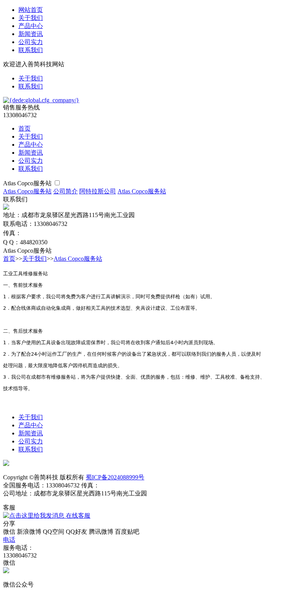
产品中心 (30, 26)
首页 (24, 128)
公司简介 (65, 191)
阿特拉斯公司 (97, 191)
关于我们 (30, 18)
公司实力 (30, 42)
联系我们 (30, 50)
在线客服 (77, 515)
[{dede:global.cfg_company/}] (41, 100)
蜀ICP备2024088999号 (115, 477)
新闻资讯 (30, 34)
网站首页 (30, 10)
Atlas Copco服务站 (28, 183)
